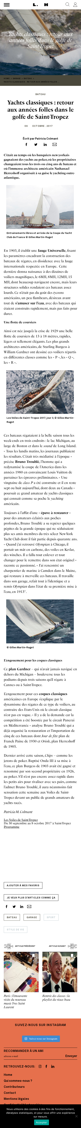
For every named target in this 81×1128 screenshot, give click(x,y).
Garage (32, 917)
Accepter (41, 1122)
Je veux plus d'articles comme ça (31, 898)
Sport (51, 917)
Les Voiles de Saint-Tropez (21, 820)
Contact (10, 1093)
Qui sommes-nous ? (18, 1081)
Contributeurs (14, 1087)
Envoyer (71, 1056)
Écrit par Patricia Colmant (40, 139)
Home (8, 1075)
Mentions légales (16, 1099)
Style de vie (15, 930)
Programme (11, 827)
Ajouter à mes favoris (23, 886)
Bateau (12, 917)
